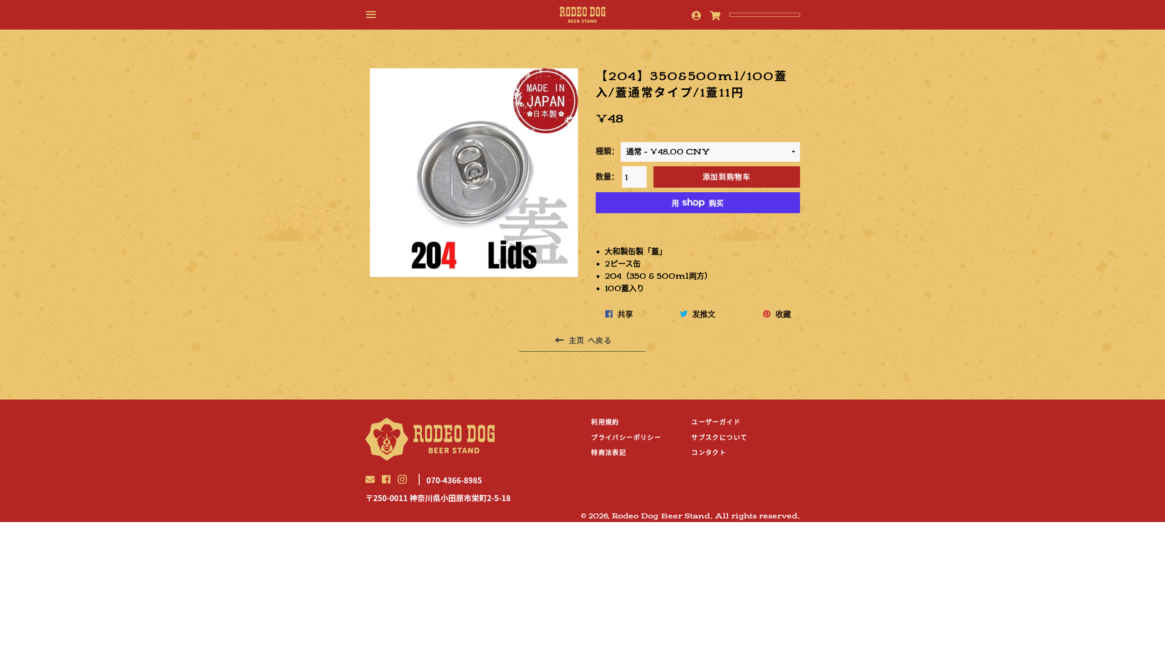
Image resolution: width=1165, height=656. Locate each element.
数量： (607, 177)
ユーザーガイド (715, 422)
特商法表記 (608, 452)
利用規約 (605, 422)
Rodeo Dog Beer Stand (661, 516)
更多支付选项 (697, 225)
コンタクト (708, 452)
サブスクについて (719, 437)
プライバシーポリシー (626, 437)
